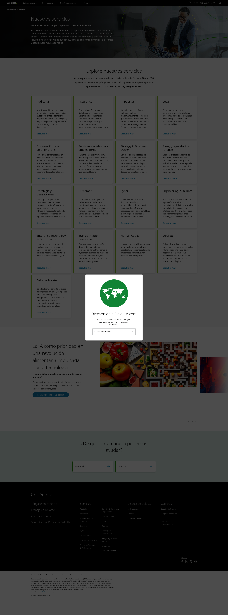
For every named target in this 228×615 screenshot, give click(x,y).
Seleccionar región (102, 331)
